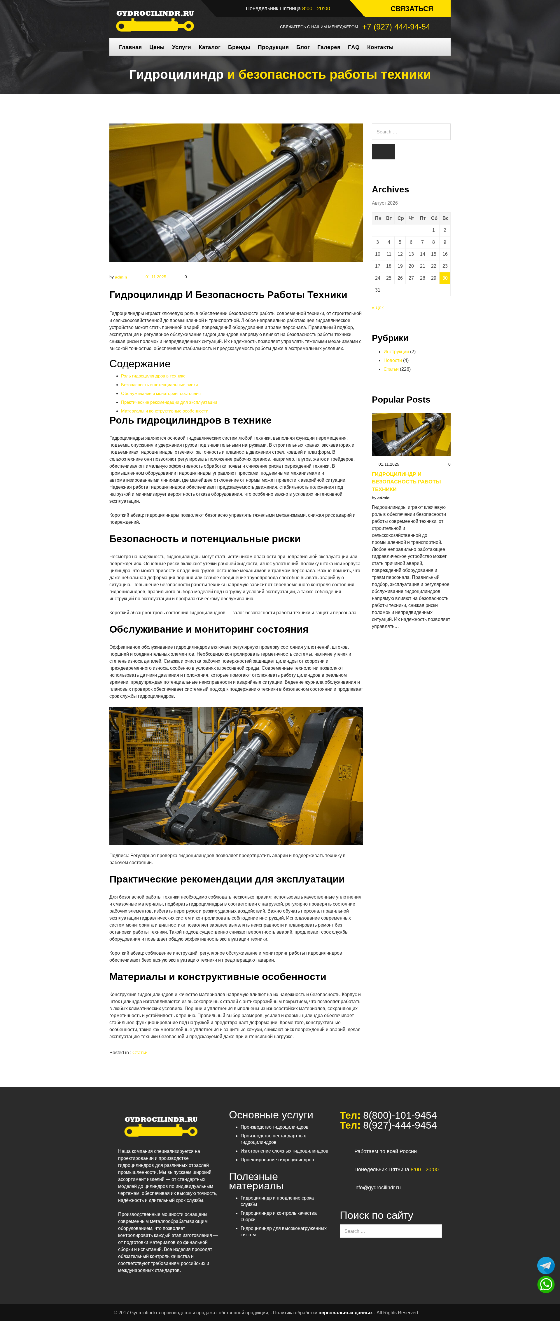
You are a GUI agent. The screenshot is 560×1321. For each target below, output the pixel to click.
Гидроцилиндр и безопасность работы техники (406, 481)
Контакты (380, 47)
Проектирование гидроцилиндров (277, 1159)
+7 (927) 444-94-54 (396, 26)
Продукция (273, 47)
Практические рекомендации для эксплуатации (169, 402)
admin (121, 277)
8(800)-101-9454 (398, 1115)
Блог (303, 47)
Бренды (239, 47)
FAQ (354, 47)
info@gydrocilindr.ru (377, 1188)
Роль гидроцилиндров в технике (153, 375)
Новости (393, 360)
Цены (156, 47)
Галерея (328, 47)
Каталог (209, 47)
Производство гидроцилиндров (275, 1127)
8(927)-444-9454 (398, 1125)
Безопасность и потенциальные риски (159, 384)
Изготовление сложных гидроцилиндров (284, 1150)
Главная (130, 47)
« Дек (378, 307)
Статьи (140, 1052)
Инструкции (396, 351)
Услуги (181, 47)
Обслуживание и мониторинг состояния (161, 393)
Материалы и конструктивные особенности (164, 410)
